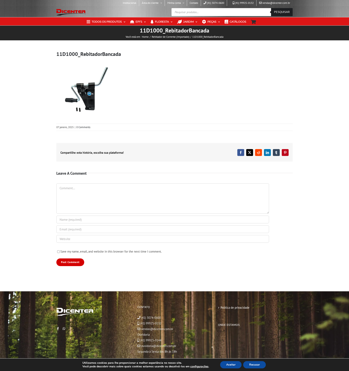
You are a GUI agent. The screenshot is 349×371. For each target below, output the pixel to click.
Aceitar (230, 365)
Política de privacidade (235, 307)
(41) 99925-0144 (150, 340)
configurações (199, 366)
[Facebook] (58, 328)
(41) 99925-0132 (150, 323)
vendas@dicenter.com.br (156, 329)
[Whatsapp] (64, 328)
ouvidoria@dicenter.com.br (158, 346)
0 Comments (83, 127)
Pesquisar (282, 12)
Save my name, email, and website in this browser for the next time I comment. (111, 251)
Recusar (254, 365)
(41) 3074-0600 (150, 318)
